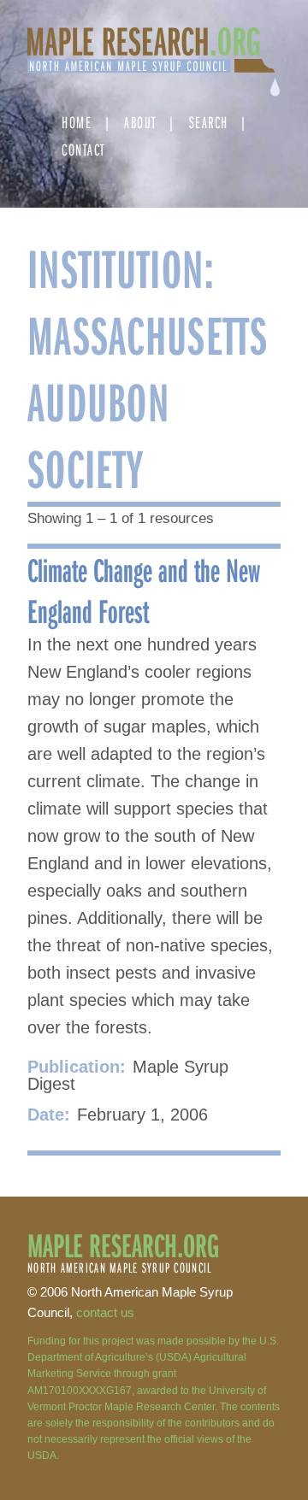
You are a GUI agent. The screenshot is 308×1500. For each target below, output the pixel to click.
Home (77, 121)
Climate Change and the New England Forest (143, 590)
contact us (105, 1312)
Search (208, 121)
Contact (83, 149)
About (140, 121)
